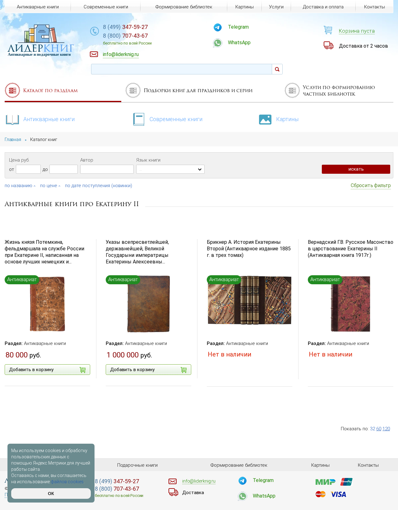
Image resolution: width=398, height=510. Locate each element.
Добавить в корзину (31, 369)
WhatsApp (239, 42)
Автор (86, 160)
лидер (41, 48)
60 (378, 429)
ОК (51, 493)
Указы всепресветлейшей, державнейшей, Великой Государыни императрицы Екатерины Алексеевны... (137, 251)
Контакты (374, 7)
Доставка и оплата (323, 7)
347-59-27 (125, 27)
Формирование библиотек (183, 7)
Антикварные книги (49, 119)
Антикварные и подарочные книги (39, 54)
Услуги (276, 7)
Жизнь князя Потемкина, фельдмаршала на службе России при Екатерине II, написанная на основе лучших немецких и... (44, 251)
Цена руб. (19, 160)
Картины (287, 119)
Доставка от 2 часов (363, 46)
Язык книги (148, 160)
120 (386, 429)
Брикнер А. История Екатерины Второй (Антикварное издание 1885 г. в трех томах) (249, 248)
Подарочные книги (137, 465)
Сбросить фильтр (371, 185)
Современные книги (176, 119)
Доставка (193, 492)
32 (372, 429)
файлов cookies (67, 481)
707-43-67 (127, 38)
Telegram (238, 27)
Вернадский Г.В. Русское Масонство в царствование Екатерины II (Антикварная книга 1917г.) (350, 248)
